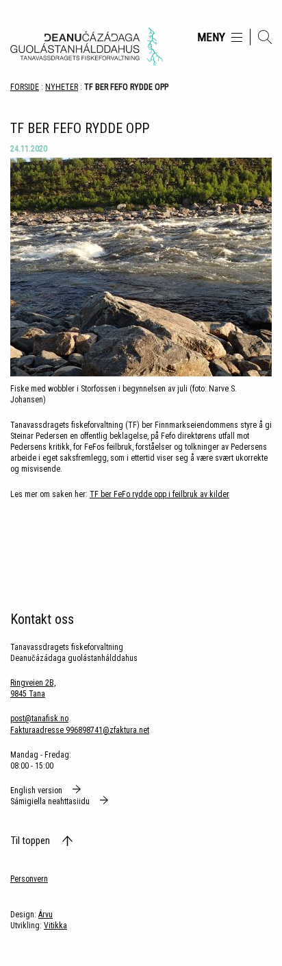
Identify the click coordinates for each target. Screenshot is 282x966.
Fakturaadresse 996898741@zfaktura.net (79, 730)
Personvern (29, 879)
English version (37, 790)
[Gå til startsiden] (86, 46)
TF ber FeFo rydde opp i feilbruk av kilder (159, 494)
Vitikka (55, 925)
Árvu (45, 914)
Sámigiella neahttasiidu (51, 801)
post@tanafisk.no (39, 718)
